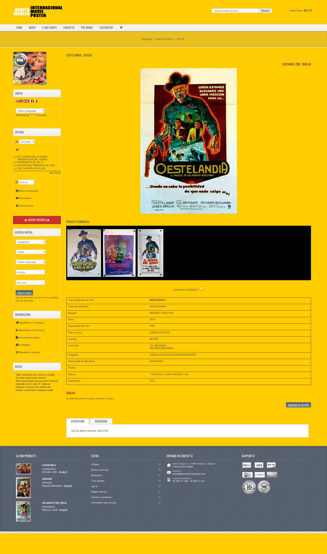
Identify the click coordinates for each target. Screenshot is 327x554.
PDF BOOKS (87, 28)
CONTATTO (68, 28)
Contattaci (24, 344)
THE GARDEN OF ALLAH (31, 168)
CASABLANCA (49, 465)
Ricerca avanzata (28, 190)
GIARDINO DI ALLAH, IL (30, 162)
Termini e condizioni (101, 497)
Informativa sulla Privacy (31, 330)
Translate (42, 115)
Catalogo (146, 39)
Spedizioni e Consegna (31, 322)
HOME (19, 28)
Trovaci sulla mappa (183, 466)
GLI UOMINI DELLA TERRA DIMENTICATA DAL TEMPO (32, 158)
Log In (94, 486)
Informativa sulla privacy (103, 502)
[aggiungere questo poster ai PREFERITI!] (201, 288)
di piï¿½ (63, 472)
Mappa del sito (99, 491)
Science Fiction (164, 39)
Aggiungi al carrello (298, 405)
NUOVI (32, 28)
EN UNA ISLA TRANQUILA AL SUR (36, 165)
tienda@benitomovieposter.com (189, 473)
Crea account (26, 205)
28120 (180, 39)
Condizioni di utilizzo (30, 337)
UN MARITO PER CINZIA (54, 502)
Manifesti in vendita (29, 352)
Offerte (95, 464)
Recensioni (25, 198)
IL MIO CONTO (49, 28)
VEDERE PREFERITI (37, 220)
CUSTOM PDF (106, 28)
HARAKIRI (47, 478)
